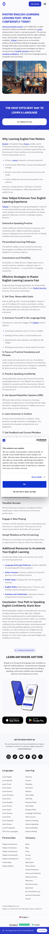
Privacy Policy (30, 866)
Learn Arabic (6, 810)
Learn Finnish (7, 806)
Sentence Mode (30, 802)
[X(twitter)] (40, 757)
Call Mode (28, 799)
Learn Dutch (6, 799)
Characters (29, 788)
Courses (28, 780)
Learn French (7, 784)
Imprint (28, 899)
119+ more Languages (10, 831)
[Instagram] (8, 757)
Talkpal (14, 40)
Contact (28, 859)
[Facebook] (27, 757)
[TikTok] (15, 757)
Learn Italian (6, 788)
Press (27, 851)
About (27, 844)
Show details (37, 477)
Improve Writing (31, 831)
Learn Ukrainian (8, 795)
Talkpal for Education (9, 844)
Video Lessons (30, 817)
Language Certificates (33, 813)
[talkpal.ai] (3, 4)
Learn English (7, 777)
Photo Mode (29, 795)
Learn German (7, 791)
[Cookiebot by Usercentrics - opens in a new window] (36, 440)
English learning (21, 51)
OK (24, 484)
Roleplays (28, 784)
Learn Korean (7, 824)
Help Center (29, 862)
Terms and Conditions (33, 873)
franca (26, 144)
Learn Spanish (7, 780)
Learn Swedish (7, 802)
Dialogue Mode (30, 810)
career (39, 29)
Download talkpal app (26, 650)
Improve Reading (31, 828)
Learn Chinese (7, 813)
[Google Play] (36, 720)
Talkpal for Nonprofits (10, 855)
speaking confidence (10, 54)
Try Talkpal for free (24, 122)
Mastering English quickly (12, 26)
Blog (27, 848)
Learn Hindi (6, 817)
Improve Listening (31, 820)
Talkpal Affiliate (8, 866)
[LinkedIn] (34, 757)
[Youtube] (21, 757)
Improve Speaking (31, 824)
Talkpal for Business (9, 848)
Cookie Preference (32, 870)
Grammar (28, 777)
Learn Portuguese (8, 828)
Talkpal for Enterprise (9, 851)
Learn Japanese (8, 820)
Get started (35, 4)
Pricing (27, 855)
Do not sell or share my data (24, 492)
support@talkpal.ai (24, 749)
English (5, 144)
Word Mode (29, 806)
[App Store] (12, 720)
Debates (28, 791)
